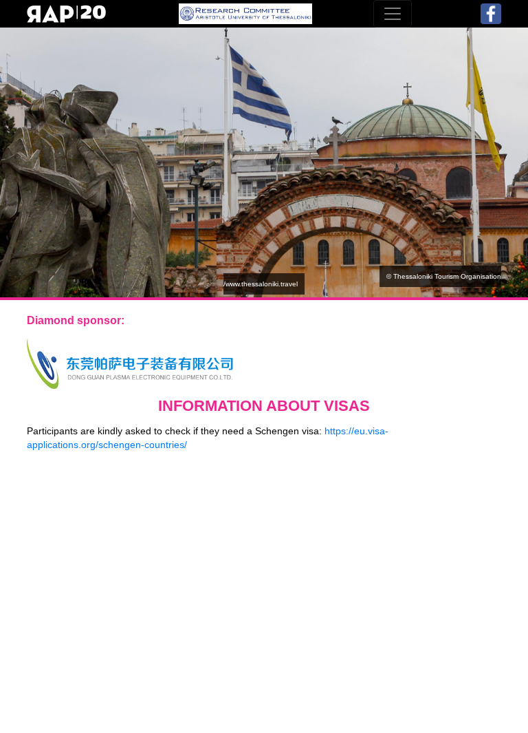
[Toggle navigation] (392, 14)
